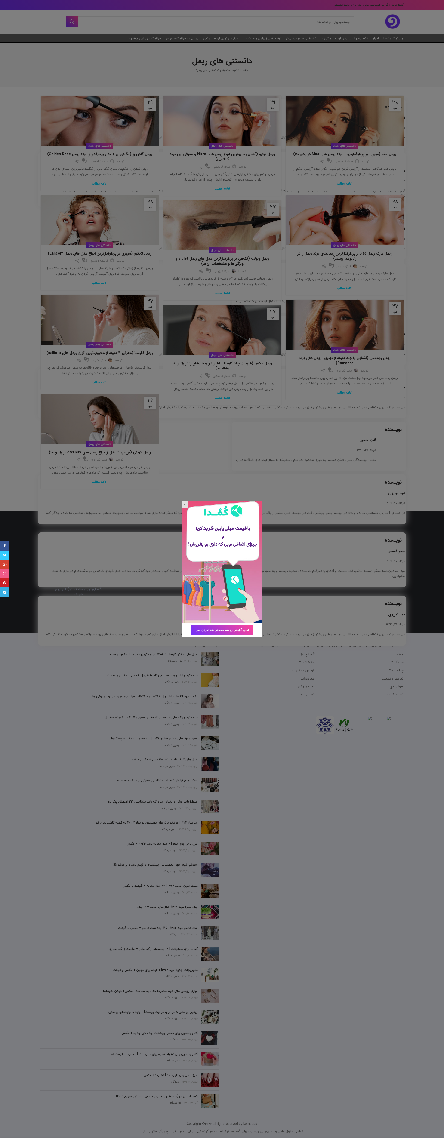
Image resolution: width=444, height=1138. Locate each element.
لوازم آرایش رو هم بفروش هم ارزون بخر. (222, 629)
